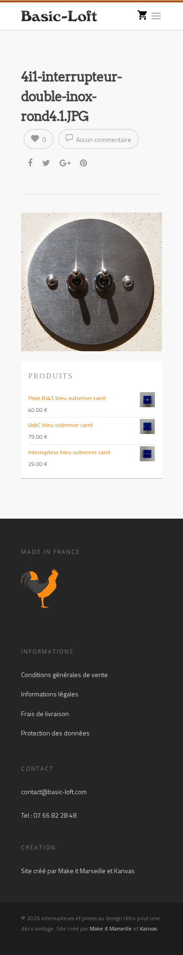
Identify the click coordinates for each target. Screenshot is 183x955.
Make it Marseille (82, 871)
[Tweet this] (46, 163)
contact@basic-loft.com (54, 792)
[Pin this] (84, 163)
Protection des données (55, 733)
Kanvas (124, 871)
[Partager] (30, 163)
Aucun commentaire (103, 139)
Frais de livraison (45, 713)
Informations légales (49, 694)
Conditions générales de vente (64, 674)
